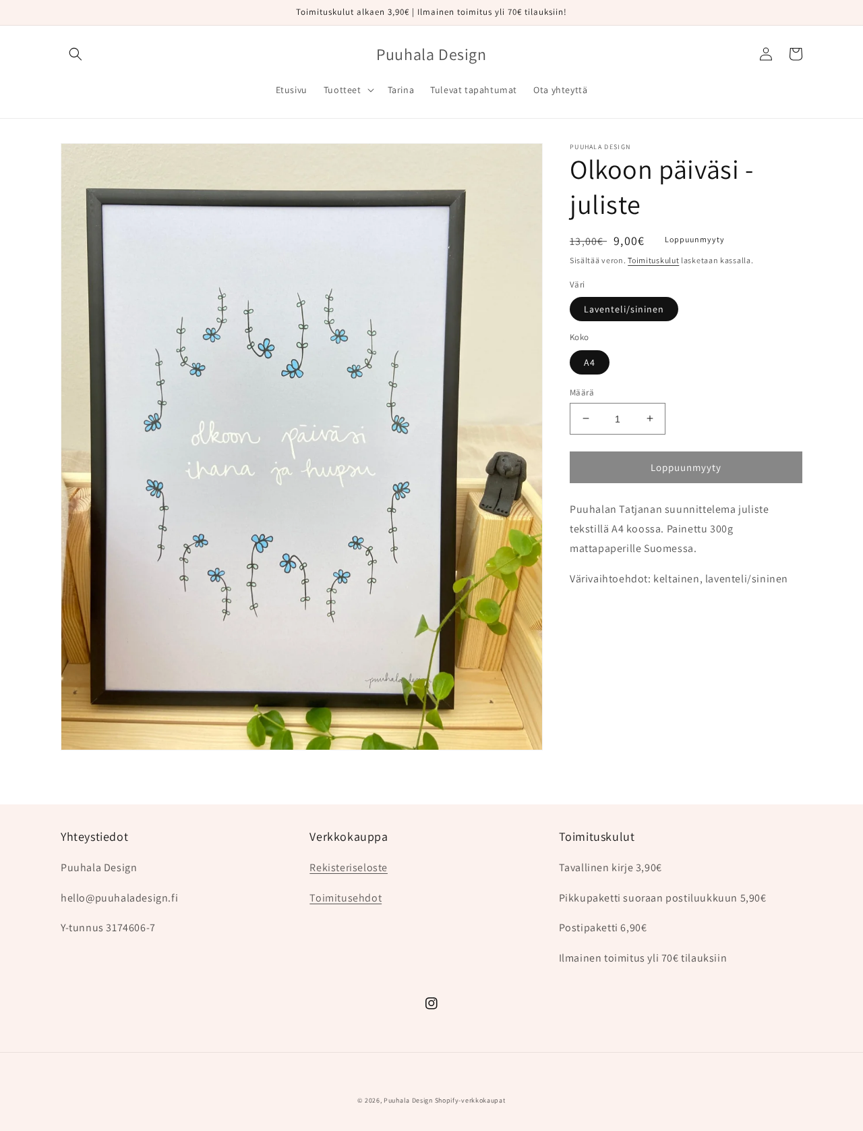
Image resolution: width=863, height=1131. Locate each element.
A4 (589, 362)
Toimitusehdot (345, 898)
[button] (75, 54)
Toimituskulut (653, 260)
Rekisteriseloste (348, 867)
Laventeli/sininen (624, 308)
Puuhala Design (408, 1100)
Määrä (582, 391)
